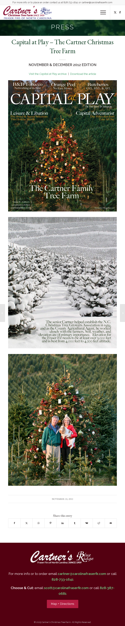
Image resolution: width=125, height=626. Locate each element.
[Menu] (101, 12)
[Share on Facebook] (14, 523)
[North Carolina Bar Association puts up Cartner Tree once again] (2, 313)
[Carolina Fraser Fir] (27, 12)
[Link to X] (115, 12)
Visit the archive (48, 73)
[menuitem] (101, 12)
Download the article (83, 73)
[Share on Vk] (87, 523)
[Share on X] (26, 523)
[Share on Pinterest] (50, 523)
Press (62, 27)
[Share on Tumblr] (75, 523)
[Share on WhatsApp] (38, 523)
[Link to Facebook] (120, 12)
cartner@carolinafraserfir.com (97, 2)
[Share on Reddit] (99, 523)
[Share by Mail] (111, 523)
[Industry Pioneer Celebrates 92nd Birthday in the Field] (122, 313)
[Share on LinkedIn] (63, 523)
